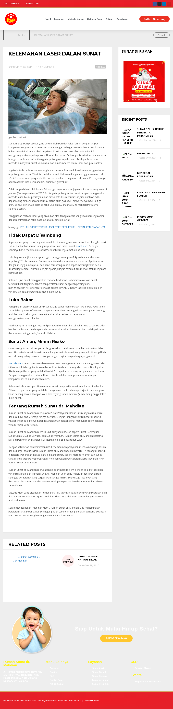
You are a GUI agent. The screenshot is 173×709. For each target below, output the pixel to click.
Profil (48, 19)
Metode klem (16, 363)
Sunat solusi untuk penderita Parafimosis (150, 133)
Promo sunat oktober (146, 218)
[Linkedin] (164, 4)
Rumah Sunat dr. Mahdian (16, 663)
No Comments (45, 67)
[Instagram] (159, 4)
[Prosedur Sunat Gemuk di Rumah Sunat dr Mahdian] (29, 576)
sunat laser (82, 246)
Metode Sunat (76, 19)
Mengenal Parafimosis (145, 174)
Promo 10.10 (145, 153)
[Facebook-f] (131, 700)
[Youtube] (169, 4)
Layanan (59, 19)
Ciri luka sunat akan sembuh (151, 194)
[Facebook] (155, 4)
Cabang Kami (94, 19)
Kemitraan (122, 19)
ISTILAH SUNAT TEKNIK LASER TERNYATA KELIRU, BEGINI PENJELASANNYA (62, 227)
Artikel (109, 19)
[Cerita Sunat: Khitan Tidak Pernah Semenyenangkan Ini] (68, 561)
